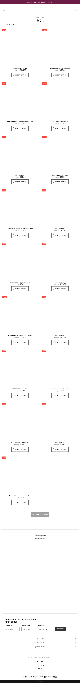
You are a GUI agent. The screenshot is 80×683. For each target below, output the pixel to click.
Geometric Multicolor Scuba (20, 228)
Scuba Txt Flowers (20, 282)
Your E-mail (25, 625)
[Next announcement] (78, 2)
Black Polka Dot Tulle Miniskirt (20, 442)
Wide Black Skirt (20, 175)
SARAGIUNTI (38, 10)
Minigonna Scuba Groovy (60, 122)
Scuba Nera (20, 389)
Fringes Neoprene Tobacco (20, 122)
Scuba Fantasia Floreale (20, 335)
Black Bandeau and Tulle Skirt (60, 389)
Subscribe (60, 629)
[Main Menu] (3, 9)
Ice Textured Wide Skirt (20, 68)
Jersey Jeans (60, 175)
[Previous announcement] (2, 2)
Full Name (8, 625)
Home (37, 17)
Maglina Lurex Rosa (60, 68)
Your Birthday (43, 625)
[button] (40, 668)
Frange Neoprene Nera (20, 496)
